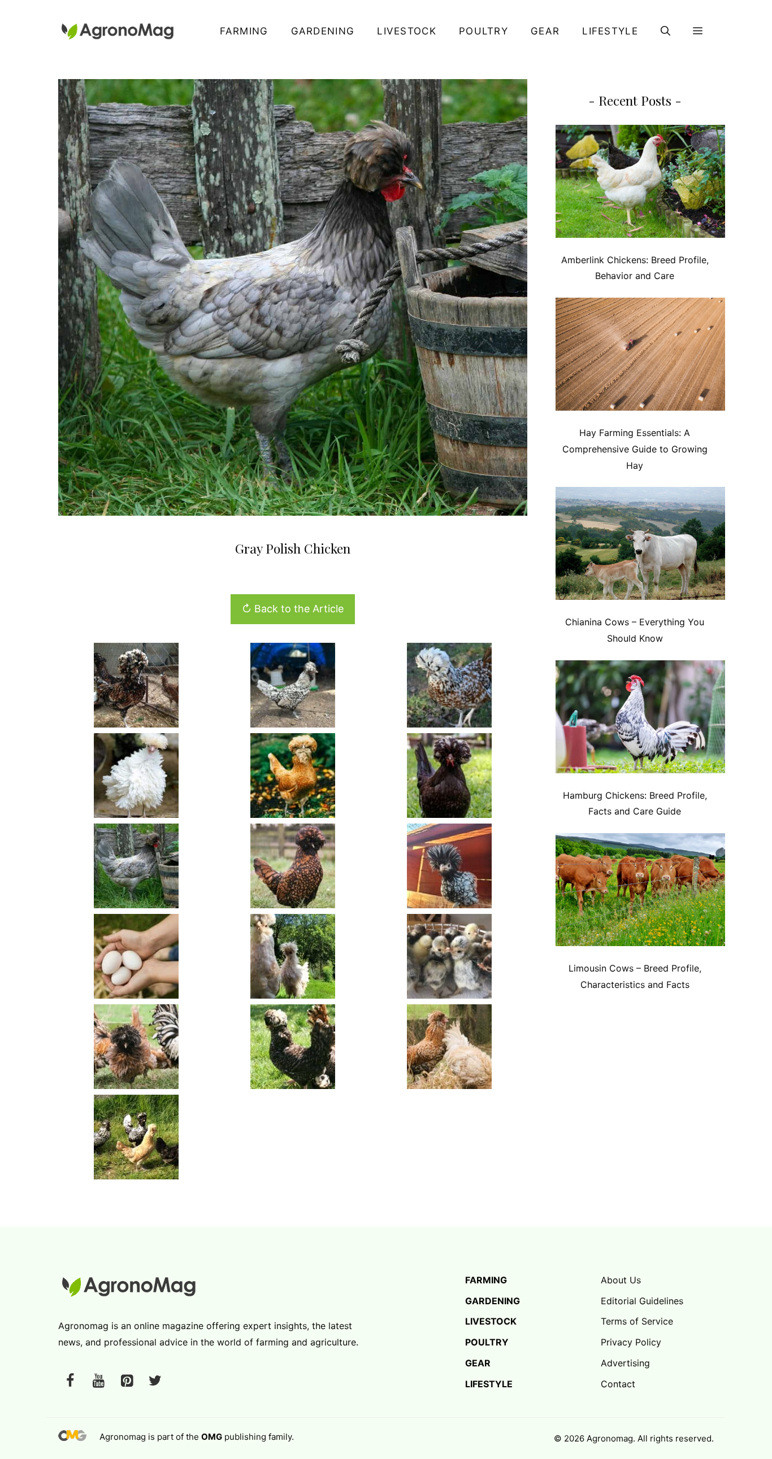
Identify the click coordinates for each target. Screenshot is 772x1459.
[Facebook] (70, 1381)
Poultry (483, 31)
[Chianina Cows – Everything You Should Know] (640, 546)
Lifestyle (610, 31)
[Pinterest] (126, 1381)
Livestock (406, 31)
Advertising (625, 1363)
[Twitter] (154, 1381)
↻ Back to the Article (293, 609)
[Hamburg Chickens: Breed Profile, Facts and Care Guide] (640, 719)
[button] (665, 31)
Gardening (323, 31)
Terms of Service (637, 1321)
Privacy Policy (631, 1342)
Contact (618, 1384)
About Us (621, 1280)
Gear (545, 31)
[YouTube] (98, 1381)
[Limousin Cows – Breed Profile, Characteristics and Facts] (640, 892)
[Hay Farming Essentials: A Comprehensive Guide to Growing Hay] (640, 357)
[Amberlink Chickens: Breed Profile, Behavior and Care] (640, 184)
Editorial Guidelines (642, 1300)
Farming (244, 31)
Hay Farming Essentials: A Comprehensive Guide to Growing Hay (635, 449)
